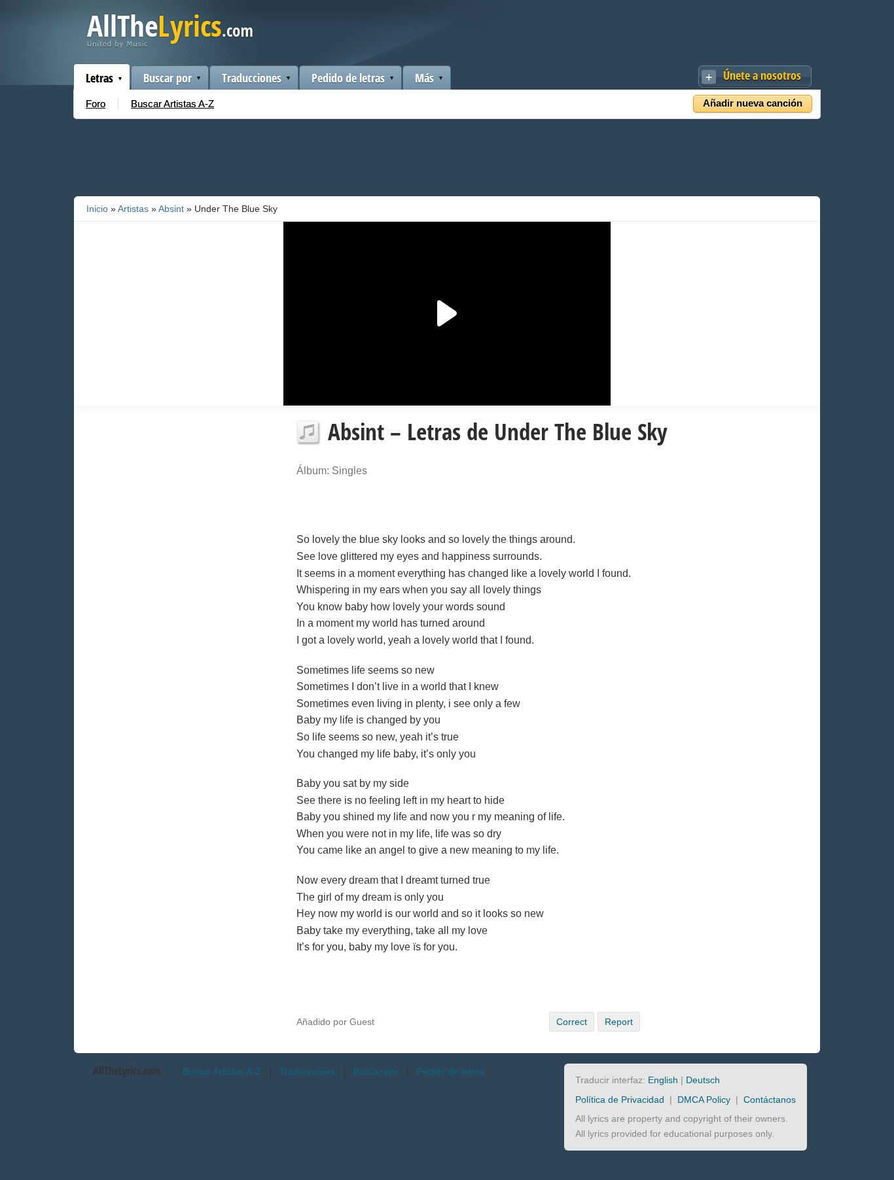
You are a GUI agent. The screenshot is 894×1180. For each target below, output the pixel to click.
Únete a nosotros (762, 75)
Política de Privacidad (619, 1099)
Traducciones (251, 78)
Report (619, 1021)
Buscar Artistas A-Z (172, 103)
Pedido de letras (348, 78)
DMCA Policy (703, 1099)
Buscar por (167, 78)
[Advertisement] (447, 155)
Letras (99, 78)
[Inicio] (170, 44)
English (663, 1080)
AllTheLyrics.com (126, 1071)
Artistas (133, 208)
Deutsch (703, 1080)
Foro (95, 103)
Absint (171, 208)
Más (424, 78)
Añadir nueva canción (752, 103)
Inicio (97, 208)
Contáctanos (769, 1099)
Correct (571, 1021)
